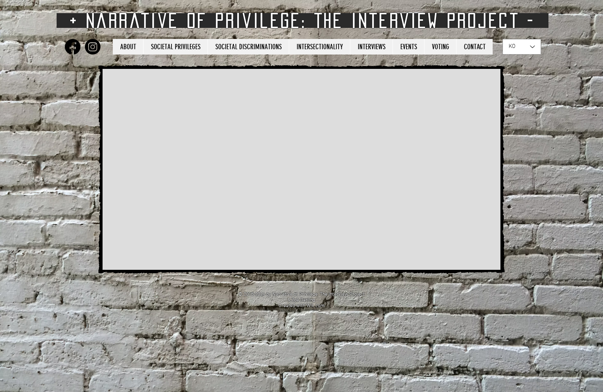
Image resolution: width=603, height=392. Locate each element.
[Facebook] (72, 47)
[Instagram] (92, 47)
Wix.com (315, 306)
